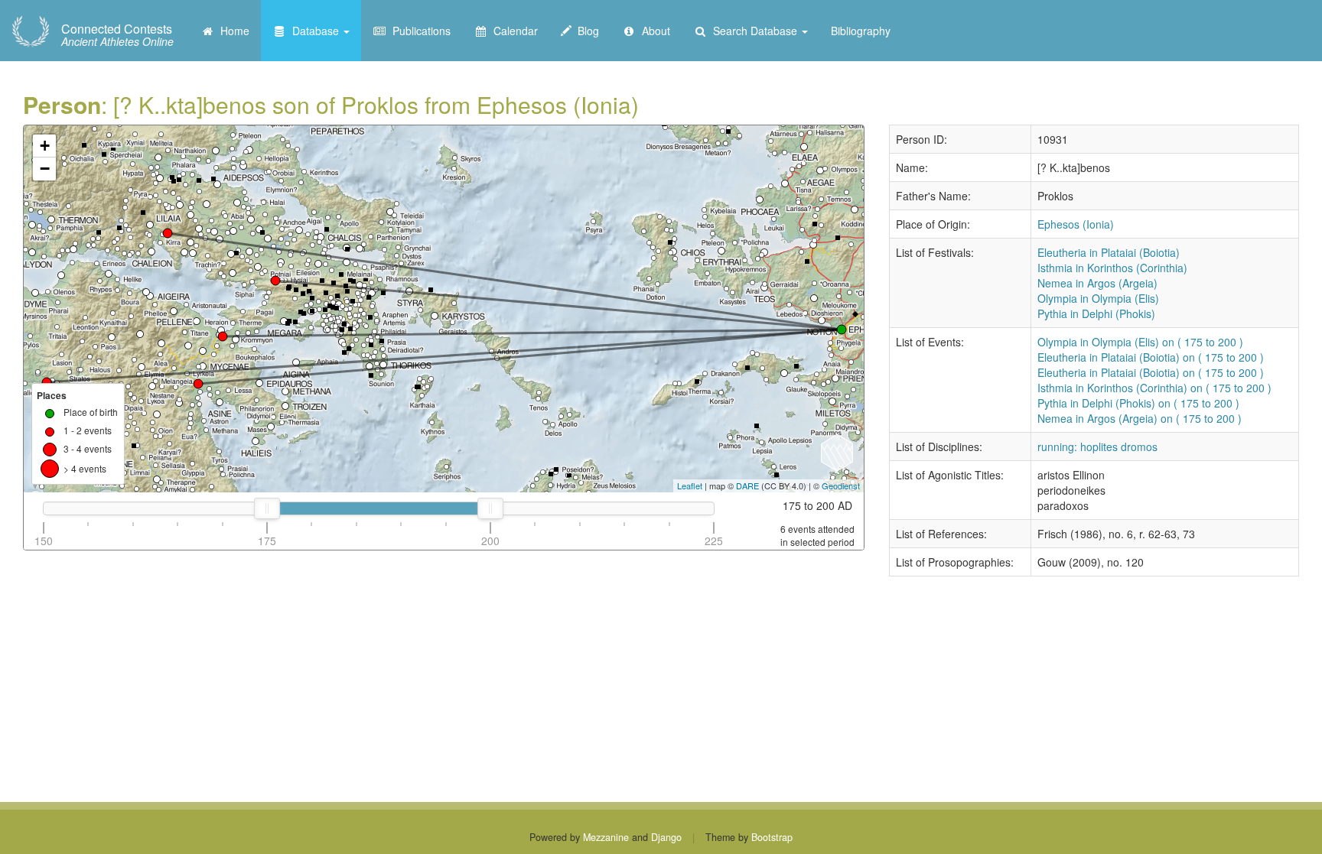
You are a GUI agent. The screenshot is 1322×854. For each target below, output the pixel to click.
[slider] (267, 508)
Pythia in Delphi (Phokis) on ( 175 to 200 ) (1138, 403)
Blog (585, 30)
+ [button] (45, 145)
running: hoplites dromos (1097, 446)
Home (231, 30)
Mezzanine (606, 837)
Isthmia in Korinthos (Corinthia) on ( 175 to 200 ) (1154, 387)
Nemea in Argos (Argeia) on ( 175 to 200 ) (1139, 418)
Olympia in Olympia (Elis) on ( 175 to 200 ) (1140, 341)
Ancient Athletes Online (117, 35)
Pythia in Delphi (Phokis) (1096, 313)
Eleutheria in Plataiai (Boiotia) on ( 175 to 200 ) (1150, 357)
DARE (747, 485)
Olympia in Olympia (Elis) (1098, 298)
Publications (418, 30)
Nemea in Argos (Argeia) (1097, 283)
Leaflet (689, 485)
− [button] (45, 168)
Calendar (512, 30)
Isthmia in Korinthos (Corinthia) (1112, 267)
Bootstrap (772, 837)
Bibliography (861, 30)
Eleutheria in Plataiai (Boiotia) (1108, 252)
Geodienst (841, 485)
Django (666, 837)
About (653, 30)
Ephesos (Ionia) (1075, 224)
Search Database (753, 30)
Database (314, 30)
